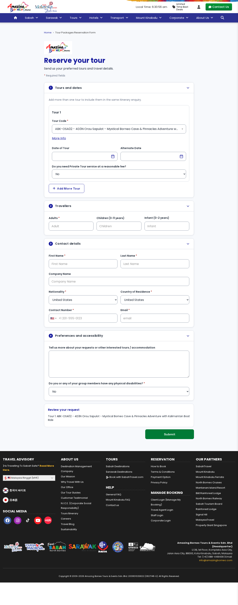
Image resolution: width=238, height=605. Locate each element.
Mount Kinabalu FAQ (118, 500)
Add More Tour (68, 188)
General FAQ (113, 494)
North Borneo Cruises (209, 482)
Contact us (112, 505)
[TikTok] (27, 521)
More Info (59, 138)
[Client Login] (199, 7)
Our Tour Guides (71, 492)
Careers (66, 518)
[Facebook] (7, 521)
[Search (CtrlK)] (222, 18)
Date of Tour (60, 148)
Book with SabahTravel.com (126, 477)
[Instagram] (17, 521)
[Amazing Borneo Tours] (19, 6)
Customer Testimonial (74, 498)
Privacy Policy (159, 482)
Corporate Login (161, 520)
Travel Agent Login (162, 510)
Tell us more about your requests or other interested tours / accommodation (102, 347)
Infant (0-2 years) (156, 218)
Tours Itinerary (69, 513)
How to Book (158, 466)
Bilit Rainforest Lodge (208, 493)
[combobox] (119, 128)
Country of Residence (142, 292)
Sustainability (69, 529)
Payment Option (161, 477)
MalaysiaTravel (205, 520)
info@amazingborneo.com (215, 560)
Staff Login (157, 515)
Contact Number (67, 310)
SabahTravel (203, 466)
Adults (60, 218)
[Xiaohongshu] (48, 521)
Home (48, 32)
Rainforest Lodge (206, 509)
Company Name (60, 274)
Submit (169, 434)
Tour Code (66, 121)
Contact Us (220, 7)
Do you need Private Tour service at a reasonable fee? (89, 166)
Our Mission (68, 476)
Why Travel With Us (72, 482)
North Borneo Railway (209, 498)
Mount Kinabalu (205, 472)
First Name (63, 256)
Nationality (63, 292)
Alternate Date (130, 148)
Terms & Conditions (163, 472)
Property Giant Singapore (211, 525)
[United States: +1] (53, 318)
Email (130, 310)
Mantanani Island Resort (210, 488)
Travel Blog (67, 524)
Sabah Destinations (117, 466)
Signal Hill (201, 514)
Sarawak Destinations (119, 472)
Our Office (67, 487)
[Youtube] (38, 521)
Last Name (134, 256)
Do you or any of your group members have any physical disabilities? (102, 383)
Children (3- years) (110, 218)
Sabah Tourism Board (209, 504)
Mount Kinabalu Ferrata (210, 477)
